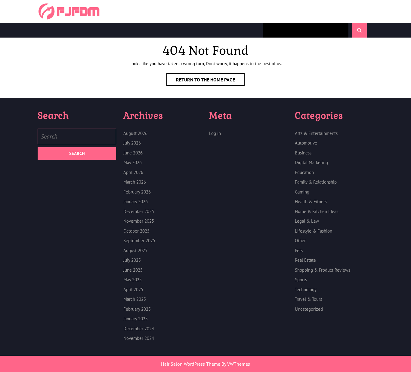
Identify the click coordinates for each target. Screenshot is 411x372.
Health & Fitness (311, 201)
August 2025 (135, 250)
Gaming (302, 192)
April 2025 (133, 289)
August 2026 (135, 133)
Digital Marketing (311, 162)
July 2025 (132, 260)
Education (304, 172)
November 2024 (138, 338)
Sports (301, 279)
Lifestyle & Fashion (313, 231)
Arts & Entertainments (316, 133)
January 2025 (135, 319)
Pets (299, 250)
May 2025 (132, 279)
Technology (306, 289)
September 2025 (139, 240)
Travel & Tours (308, 299)
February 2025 (137, 309)
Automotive (306, 143)
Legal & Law (307, 221)
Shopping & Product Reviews (322, 270)
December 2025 (138, 211)
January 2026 (135, 201)
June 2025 (133, 270)
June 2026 (133, 153)
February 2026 (137, 192)
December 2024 (138, 328)
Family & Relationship (316, 182)
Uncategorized (309, 309)
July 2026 (132, 143)
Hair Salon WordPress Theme (190, 364)
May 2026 (132, 162)
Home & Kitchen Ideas (316, 211)
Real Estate (305, 260)
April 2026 (133, 172)
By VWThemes (235, 364)
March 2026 (134, 182)
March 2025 (134, 299)
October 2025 (136, 231)
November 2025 (138, 221)
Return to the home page (210, 81)
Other (300, 240)
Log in (215, 133)
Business (303, 153)
